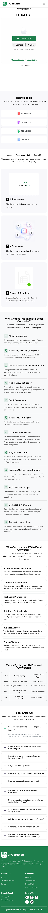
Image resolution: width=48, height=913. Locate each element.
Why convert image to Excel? (20, 766)
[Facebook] (27, 902)
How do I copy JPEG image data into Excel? (26, 773)
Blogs (3, 877)
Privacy (4, 884)
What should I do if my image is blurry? (24, 827)
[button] (43, 3)
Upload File (25, 38)
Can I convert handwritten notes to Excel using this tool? (25, 810)
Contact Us (5, 897)
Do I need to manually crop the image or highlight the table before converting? (25, 835)
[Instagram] (32, 897)
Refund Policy (30, 884)
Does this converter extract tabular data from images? (25, 747)
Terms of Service (18, 60)
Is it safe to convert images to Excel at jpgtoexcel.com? (24, 757)
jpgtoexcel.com (12, 910)
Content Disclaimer (32, 887)
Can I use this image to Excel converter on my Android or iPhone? (25, 801)
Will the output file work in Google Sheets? (26, 819)
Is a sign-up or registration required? (23, 781)
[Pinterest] (36, 897)
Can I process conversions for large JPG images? (24, 728)
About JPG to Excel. (8, 881)
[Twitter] (32, 902)
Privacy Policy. (32, 60)
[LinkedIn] (27, 897)
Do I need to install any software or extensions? (22, 791)
